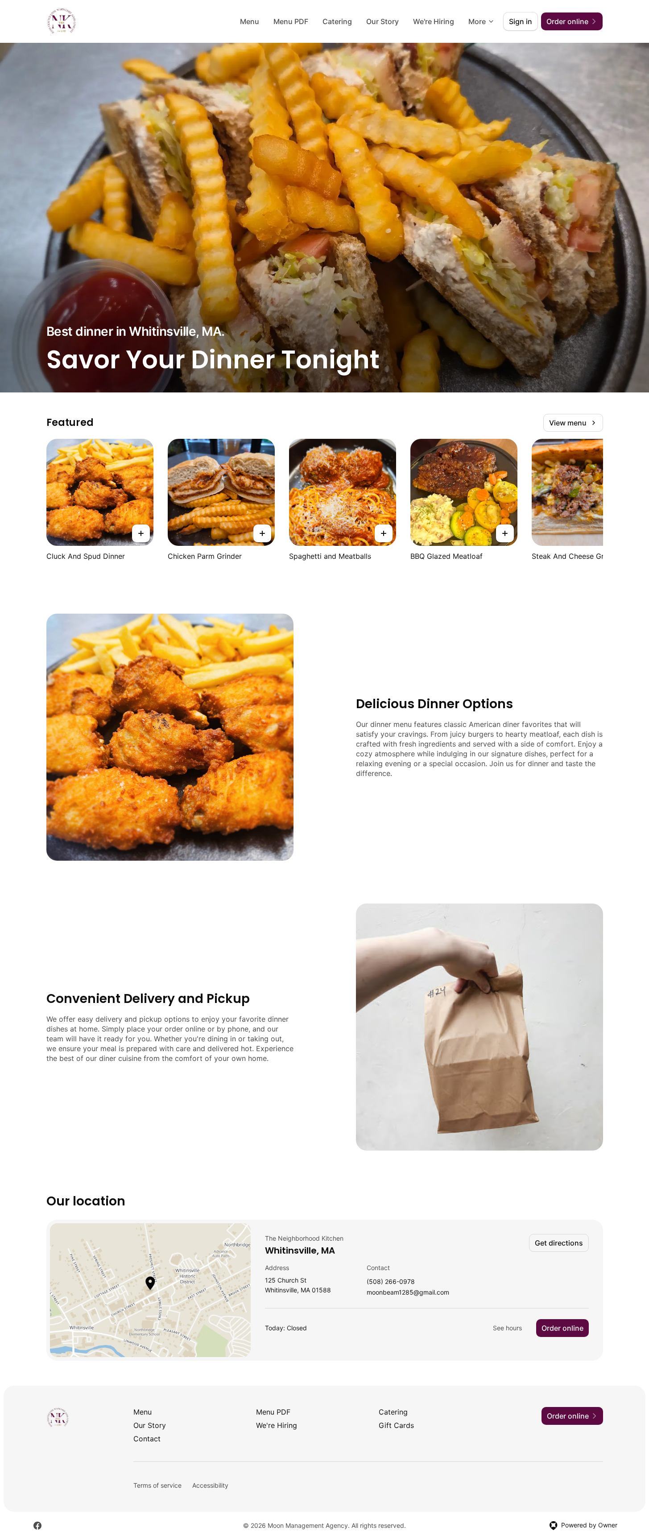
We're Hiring (433, 21)
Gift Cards (396, 1425)
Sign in (520, 21)
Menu (249, 21)
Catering (337, 21)
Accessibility (210, 1485)
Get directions (559, 1242)
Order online (562, 1328)
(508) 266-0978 (391, 1282)
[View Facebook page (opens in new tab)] (37, 1525)
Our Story (382, 21)
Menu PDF (290, 21)
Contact (147, 1438)
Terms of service (157, 1485)
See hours (507, 1328)
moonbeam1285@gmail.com (408, 1292)
